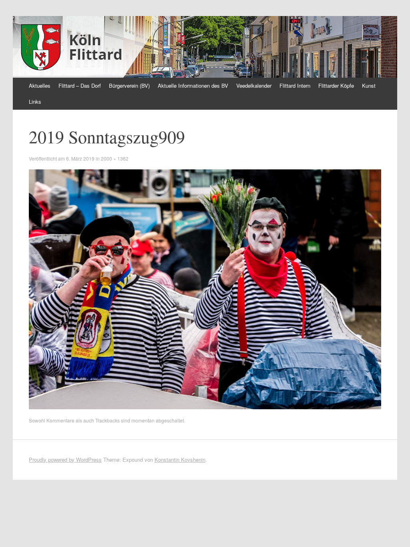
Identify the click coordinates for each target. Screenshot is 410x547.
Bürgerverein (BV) (129, 85)
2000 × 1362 (115, 158)
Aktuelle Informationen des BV (193, 85)
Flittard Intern (294, 85)
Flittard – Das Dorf (79, 85)
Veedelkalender (253, 85)
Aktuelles (39, 85)
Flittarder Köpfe (336, 85)
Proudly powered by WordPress (65, 459)
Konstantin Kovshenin (180, 459)
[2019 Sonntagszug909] (205, 407)
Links (35, 101)
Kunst (369, 85)
